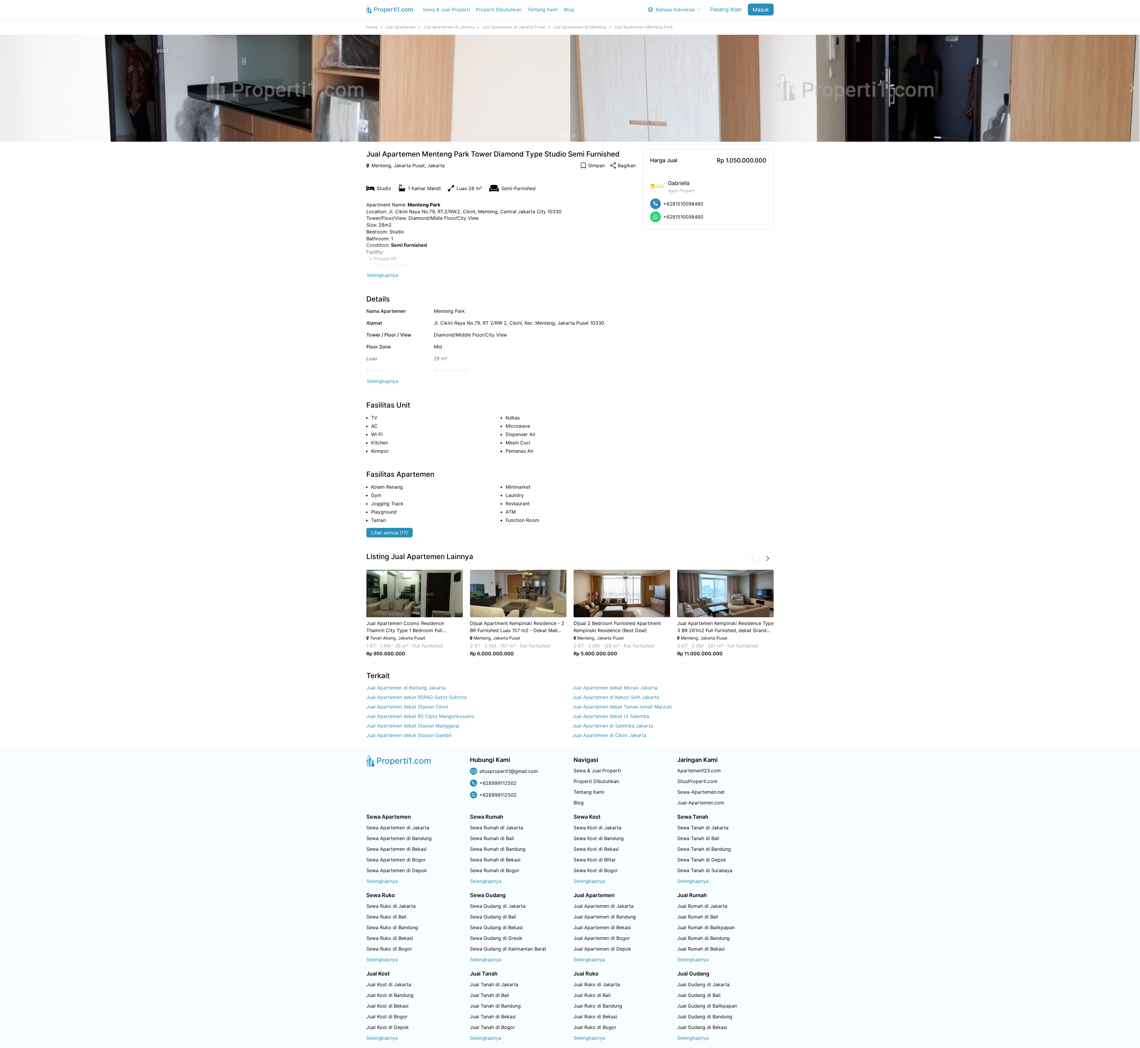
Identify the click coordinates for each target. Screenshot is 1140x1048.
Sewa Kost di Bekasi (596, 849)
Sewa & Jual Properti (446, 9)
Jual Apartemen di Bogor (602, 938)
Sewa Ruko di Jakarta (391, 906)
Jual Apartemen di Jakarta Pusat (513, 26)
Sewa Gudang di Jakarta (497, 906)
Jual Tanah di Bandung (495, 1006)
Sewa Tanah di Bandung (704, 849)
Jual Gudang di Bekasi (702, 1027)
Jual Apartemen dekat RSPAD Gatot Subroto (416, 697)
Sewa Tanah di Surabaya (704, 870)
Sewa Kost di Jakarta (597, 828)
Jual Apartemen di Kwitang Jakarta (406, 688)
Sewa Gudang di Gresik (496, 938)
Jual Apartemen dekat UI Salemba (610, 716)
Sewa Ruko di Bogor (389, 949)
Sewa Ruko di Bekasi (389, 938)
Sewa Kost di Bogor (596, 870)
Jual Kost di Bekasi (387, 1006)
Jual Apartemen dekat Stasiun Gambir (409, 735)
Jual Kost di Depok (387, 1027)
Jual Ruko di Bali (592, 995)
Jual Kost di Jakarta (388, 984)
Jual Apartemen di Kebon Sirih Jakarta (615, 697)
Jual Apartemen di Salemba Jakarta (612, 726)
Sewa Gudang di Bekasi (496, 927)
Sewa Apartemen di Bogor (396, 860)
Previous (358, 613)
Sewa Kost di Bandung (599, 838)
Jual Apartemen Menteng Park (643, 26)
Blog (569, 9)
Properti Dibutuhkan (498, 9)
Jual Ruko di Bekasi (595, 1016)
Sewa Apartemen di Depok (396, 870)
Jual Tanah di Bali (489, 995)
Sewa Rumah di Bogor (495, 870)
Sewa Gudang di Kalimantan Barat (508, 949)
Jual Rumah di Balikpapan (706, 927)
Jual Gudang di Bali (699, 995)
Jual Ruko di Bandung (598, 1006)
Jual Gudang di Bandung (704, 1016)
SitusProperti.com (697, 781)
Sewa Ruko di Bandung (392, 927)
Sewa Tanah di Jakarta (703, 828)
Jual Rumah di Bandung (703, 938)
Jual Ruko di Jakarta (597, 984)
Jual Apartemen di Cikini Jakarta (609, 735)
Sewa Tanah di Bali (698, 838)
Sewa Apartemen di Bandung (399, 838)
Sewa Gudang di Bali (493, 917)
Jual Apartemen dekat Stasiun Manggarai (412, 726)
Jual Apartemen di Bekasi (602, 927)
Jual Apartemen (400, 26)
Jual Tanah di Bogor (492, 1027)
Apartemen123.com (699, 771)
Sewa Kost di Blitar (595, 860)
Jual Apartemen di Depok (602, 949)
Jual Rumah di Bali (697, 917)
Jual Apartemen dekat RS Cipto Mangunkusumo (420, 716)
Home (372, 26)
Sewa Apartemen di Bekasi (396, 849)
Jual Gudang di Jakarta (703, 984)
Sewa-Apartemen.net (701, 792)
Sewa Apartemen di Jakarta (397, 828)
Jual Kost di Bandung (390, 995)
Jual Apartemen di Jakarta (448, 26)
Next (782, 613)
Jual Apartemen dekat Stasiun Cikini (407, 707)
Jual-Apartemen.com (700, 803)
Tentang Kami (542, 9)
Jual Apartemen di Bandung (605, 917)
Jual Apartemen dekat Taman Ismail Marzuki (622, 707)
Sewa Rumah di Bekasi (495, 860)
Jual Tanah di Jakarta (494, 984)
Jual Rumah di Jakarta (702, 906)
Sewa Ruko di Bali (386, 917)
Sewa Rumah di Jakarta (496, 828)
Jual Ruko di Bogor (595, 1027)
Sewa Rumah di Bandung (497, 849)
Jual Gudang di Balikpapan (707, 1006)
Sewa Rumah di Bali (492, 838)
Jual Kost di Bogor (387, 1016)
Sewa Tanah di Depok (701, 860)
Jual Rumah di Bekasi (701, 949)
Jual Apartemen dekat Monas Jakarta (614, 688)
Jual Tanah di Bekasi (493, 1016)
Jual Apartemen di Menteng (580, 26)
